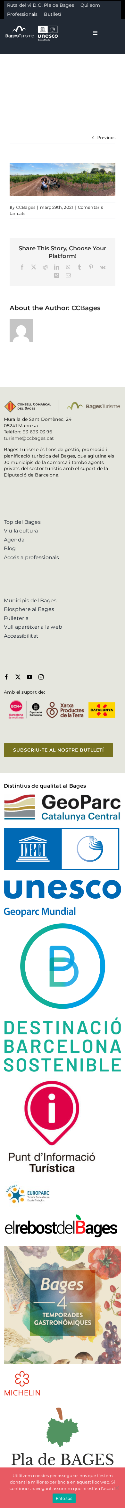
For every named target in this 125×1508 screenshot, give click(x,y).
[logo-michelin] (22, 1373)
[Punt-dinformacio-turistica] (52, 1081)
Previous (106, 137)
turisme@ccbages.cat (29, 438)
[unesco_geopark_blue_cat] (62, 830)
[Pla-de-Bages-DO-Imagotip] (62, 1405)
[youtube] (29, 677)
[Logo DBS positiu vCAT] (62, 926)
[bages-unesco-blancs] (32, 26)
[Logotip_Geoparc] (62, 796)
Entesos (64, 1498)
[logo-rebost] (61, 1216)
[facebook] (6, 677)
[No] (117, 1488)
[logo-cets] (28, 1183)
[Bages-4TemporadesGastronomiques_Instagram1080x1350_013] (62, 1248)
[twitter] (18, 677)
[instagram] (41, 677)
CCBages (26, 207)
